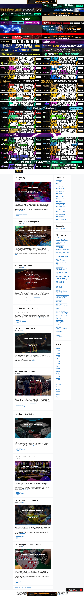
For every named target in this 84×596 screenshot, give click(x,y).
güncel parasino (59, 247)
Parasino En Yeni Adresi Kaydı (21, 321)
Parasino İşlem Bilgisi (60, 198)
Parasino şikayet (60, 332)
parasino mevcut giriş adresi (59, 296)
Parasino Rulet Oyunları (60, 196)
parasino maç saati (66, 295)
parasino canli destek (60, 260)
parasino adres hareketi (58, 252)
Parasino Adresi (59, 180)
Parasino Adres (60, 250)
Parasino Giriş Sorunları (60, 194)
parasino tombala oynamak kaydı (21, 214)
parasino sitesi (59, 308)
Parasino (57, 183)
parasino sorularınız (58, 311)
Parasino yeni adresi (61, 325)
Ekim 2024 (58, 361)
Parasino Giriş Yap (65, 279)
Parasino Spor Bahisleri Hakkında (28, 545)
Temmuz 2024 (58, 366)
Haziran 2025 (58, 351)
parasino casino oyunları (60, 269)
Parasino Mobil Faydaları (60, 185)
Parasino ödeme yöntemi (20, 406)
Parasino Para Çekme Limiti (26, 371)
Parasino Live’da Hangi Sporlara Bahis (30, 222)
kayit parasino (59, 249)
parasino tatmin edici (65, 312)
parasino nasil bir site (59, 300)
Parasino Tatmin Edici (60, 191)
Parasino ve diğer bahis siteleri (31, 300)
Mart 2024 (58, 373)
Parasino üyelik (59, 331)
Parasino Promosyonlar (19, 299)
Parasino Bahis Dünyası (60, 217)
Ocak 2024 (58, 376)
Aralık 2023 (58, 378)
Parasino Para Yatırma (59, 301)
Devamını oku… (21, 210)
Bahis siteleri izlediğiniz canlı (20, 537)
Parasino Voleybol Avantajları (26, 501)
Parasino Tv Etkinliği (59, 201)
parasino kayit (58, 292)
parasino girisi (66, 276)
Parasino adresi (65, 252)
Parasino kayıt (63, 292)
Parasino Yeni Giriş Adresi (61, 328)
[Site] (21, 59)
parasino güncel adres (60, 282)
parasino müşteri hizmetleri (61, 298)
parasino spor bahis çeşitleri (59, 312)
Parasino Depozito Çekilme (61, 208)
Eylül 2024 (58, 363)
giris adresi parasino (61, 242)
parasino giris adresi (59, 276)
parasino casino (65, 268)
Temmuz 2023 (58, 386)
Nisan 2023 (58, 391)
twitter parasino (59, 335)
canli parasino (58, 240)
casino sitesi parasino (64, 240)
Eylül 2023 (58, 383)
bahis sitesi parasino (60, 239)
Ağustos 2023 (58, 384)
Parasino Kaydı (21, 178)
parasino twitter (59, 320)
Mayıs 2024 (58, 369)
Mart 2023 (58, 392)
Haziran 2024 (58, 368)
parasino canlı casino (60, 265)
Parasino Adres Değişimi (60, 204)
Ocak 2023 (58, 396)
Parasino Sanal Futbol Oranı (26, 457)
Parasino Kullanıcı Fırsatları (61, 206)
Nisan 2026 (58, 348)
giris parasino (58, 243)
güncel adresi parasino (59, 246)
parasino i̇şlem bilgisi (58, 291)
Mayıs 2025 (58, 353)
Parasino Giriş (58, 181)
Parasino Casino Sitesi (61, 272)
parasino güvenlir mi (59, 286)
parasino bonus (58, 259)
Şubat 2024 (58, 374)
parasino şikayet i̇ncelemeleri (59, 334)
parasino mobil (65, 296)
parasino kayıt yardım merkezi (21, 449)
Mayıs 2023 (58, 389)
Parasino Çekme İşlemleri (60, 203)
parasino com (58, 273)
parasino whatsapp (60, 322)
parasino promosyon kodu (62, 305)
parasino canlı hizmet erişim (59, 267)
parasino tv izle (58, 318)
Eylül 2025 (58, 350)
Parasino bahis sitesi (62, 256)
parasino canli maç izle (61, 262)
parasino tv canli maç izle (61, 316)
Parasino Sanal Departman (61, 199)
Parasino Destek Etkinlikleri (61, 219)
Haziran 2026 (58, 346)
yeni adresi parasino (59, 336)
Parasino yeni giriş (58, 327)
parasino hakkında (59, 287)
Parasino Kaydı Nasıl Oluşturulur (27, 308)
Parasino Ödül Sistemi (60, 193)
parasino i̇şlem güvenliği (64, 291)
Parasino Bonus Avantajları (61, 211)
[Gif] (42, 81)
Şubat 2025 (58, 355)
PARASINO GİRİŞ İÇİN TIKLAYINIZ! (42, 33)
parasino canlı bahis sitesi (60, 264)
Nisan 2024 (58, 371)
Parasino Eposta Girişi (60, 216)
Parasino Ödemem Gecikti (25, 329)
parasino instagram (60, 290)
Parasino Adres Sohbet (60, 214)
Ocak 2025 (58, 356)
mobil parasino (66, 249)
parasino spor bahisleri (64, 311)
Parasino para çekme (27, 406)
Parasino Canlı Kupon (23, 265)
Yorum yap (17, 215)
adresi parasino (59, 237)
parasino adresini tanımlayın (59, 253)
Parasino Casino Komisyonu (61, 186)
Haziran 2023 (58, 387)
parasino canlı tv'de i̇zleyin (59, 268)
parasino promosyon (59, 304)
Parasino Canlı (58, 263)
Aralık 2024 (58, 358)
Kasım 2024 (58, 360)
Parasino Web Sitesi (60, 321)
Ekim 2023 (58, 381)
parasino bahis (65, 254)
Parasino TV (65, 313)
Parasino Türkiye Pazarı (60, 188)
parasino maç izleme (60, 295)
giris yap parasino (60, 245)
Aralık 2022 (58, 397)
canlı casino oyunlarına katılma (21, 581)
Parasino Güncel (60, 281)
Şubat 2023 (58, 394)
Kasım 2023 (58, 379)
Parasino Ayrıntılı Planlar (60, 209)
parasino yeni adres (60, 324)
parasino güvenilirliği (59, 283)
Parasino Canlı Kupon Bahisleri (21, 300)
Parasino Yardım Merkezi (24, 414)
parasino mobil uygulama (60, 297)
